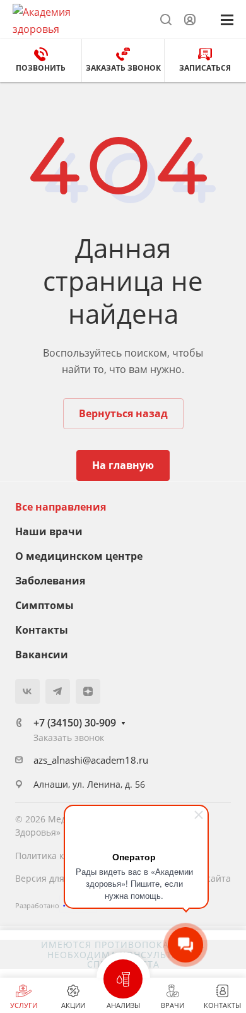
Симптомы (44, 605)
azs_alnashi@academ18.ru (90, 760)
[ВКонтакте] (27, 691)
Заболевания (50, 581)
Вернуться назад (123, 413)
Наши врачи (49, 531)
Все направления (60, 507)
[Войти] (190, 20)
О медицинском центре (79, 556)
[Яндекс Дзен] (88, 691)
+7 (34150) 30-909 (74, 723)
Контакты (41, 630)
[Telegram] (57, 691)
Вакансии (41, 654)
